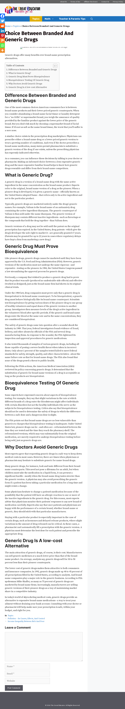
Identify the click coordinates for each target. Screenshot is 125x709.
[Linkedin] (2, 30)
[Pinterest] (2, 35)
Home (8, 26)
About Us (63, 2)
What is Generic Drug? (19, 73)
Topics (36, 19)
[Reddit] (2, 25)
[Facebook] (2, 16)
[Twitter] (2, 20)
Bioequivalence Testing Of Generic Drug (28, 80)
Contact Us (105, 2)
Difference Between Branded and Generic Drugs (32, 69)
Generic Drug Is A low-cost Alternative (27, 87)
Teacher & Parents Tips (72, 19)
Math (47, 19)
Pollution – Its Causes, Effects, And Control (26, 618)
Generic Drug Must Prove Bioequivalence (29, 76)
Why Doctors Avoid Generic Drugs (25, 83)
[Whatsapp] (2, 45)
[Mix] (2, 40)
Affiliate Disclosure (91, 2)
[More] (2, 50)
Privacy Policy (118, 2)
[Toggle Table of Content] (54, 66)
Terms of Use (75, 2)
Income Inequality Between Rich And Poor (26, 621)
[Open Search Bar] (91, 19)
